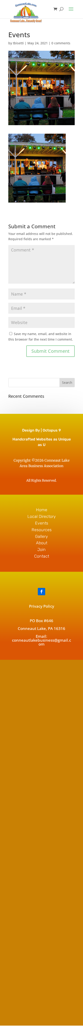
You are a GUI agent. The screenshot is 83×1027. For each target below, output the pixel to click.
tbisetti (18, 43)
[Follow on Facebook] (41, 591)
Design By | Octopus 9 (41, 430)
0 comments (60, 43)
